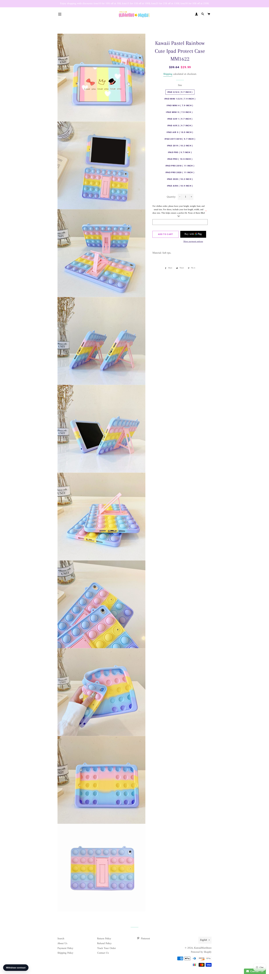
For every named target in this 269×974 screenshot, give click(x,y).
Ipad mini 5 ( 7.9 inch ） (180, 112)
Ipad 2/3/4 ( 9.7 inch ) (180, 92)
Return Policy (104, 938)
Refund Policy (104, 943)
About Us (62, 943)
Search (60, 938)
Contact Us (103, 953)
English (203, 940)
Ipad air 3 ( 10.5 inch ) (180, 132)
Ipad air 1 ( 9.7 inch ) (180, 119)
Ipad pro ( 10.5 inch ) (180, 159)
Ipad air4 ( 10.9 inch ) (180, 186)
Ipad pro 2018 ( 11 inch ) (180, 166)
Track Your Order (106, 948)
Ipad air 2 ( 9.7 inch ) (180, 125)
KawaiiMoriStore (203, 948)
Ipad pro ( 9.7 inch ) (180, 152)
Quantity (171, 197)
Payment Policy (65, 948)
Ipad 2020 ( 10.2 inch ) (180, 179)
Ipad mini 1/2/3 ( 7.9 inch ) (180, 99)
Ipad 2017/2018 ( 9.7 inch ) (180, 139)
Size (180, 85)
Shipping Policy (65, 953)
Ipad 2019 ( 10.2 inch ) (180, 145)
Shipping (167, 74)
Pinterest (145, 938)
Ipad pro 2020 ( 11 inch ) (180, 172)
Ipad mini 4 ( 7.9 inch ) (180, 105)
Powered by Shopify (201, 952)
